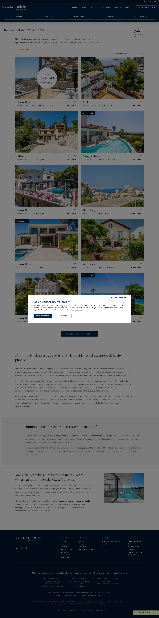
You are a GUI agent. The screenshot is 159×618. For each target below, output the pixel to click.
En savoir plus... (77, 310)
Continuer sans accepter (119, 297)
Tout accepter (42, 316)
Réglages (63, 316)
